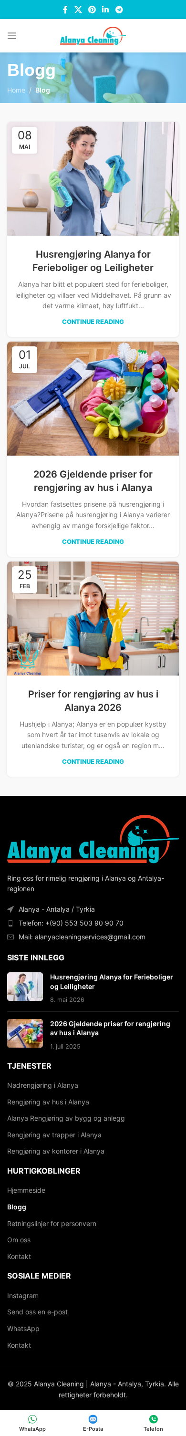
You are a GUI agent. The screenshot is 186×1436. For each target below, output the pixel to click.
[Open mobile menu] (11, 35)
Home (16, 90)
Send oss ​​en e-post (37, 1312)
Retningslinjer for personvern (51, 1223)
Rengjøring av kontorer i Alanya (55, 1151)
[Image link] (93, 838)
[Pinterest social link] (92, 9)
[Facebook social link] (65, 9)
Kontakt (19, 1256)
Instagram (23, 1295)
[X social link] (78, 9)
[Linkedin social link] (105, 9)
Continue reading (93, 321)
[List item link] (93, 923)
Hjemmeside (26, 1190)
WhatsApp (23, 1328)
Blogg (16, 1207)
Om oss (19, 1240)
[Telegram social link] (119, 9)
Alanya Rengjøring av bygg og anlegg (66, 1118)
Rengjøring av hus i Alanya (48, 1102)
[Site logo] (93, 35)
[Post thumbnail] (25, 988)
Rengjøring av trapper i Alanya (54, 1135)
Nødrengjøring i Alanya (42, 1085)
